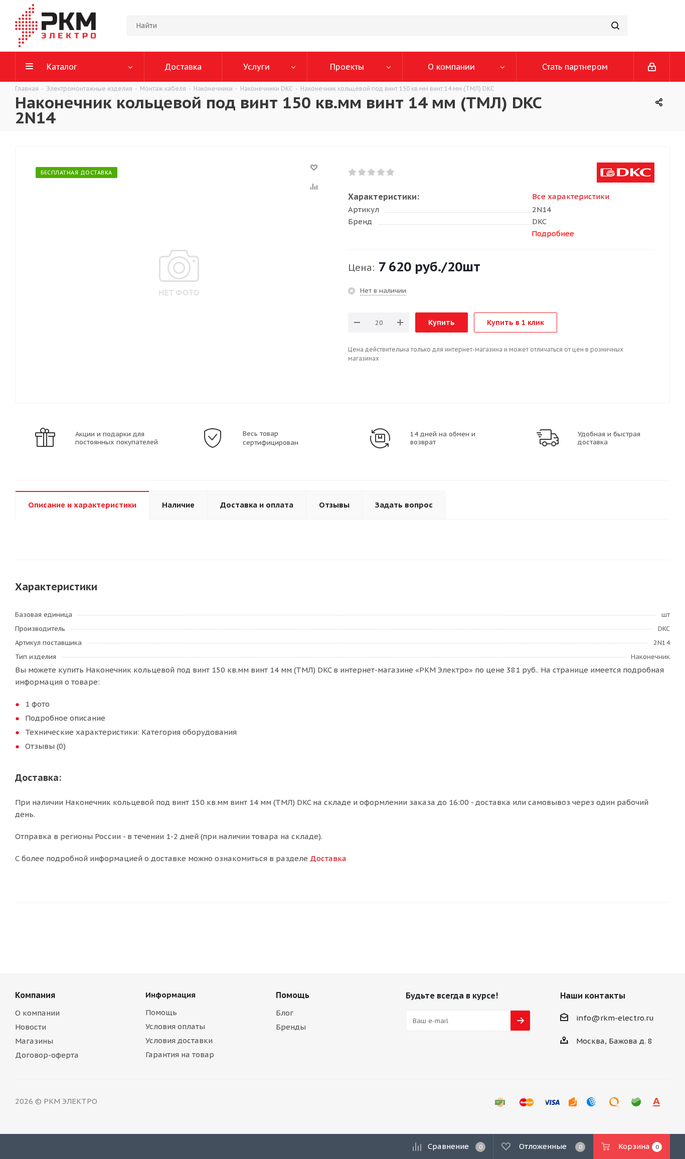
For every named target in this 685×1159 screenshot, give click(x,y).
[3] (372, 173)
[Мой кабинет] (651, 67)
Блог (284, 1013)
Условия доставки (179, 1040)
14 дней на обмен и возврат (442, 438)
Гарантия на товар (179, 1054)
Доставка (328, 858)
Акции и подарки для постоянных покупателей (116, 438)
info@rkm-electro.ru (615, 1018)
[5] (391, 173)
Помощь (161, 1012)
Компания (35, 995)
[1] (353, 173)
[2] (362, 173)
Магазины (34, 1041)
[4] (381, 173)
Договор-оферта (47, 1055)
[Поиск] (615, 26)
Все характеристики (570, 196)
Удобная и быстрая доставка (609, 438)
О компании (37, 1013)
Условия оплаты (175, 1026)
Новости (30, 1027)
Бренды (291, 1027)
